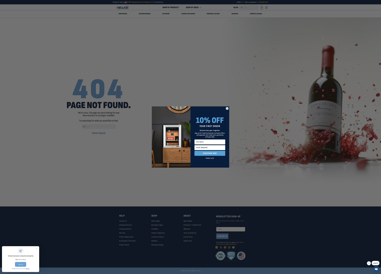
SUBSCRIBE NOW (210, 153)
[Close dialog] (227, 108)
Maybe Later (210, 158)
